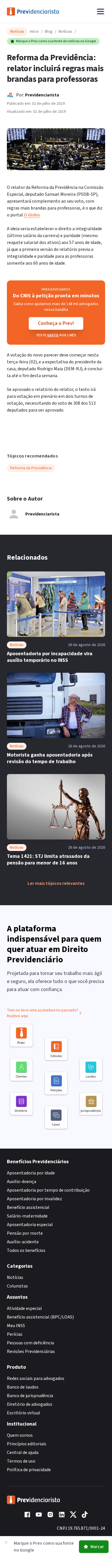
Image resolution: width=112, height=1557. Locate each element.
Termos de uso (21, 1461)
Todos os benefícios (26, 1250)
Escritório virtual (23, 1413)
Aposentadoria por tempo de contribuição (48, 1190)
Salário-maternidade (27, 1216)
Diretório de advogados (29, 1404)
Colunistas (17, 1286)
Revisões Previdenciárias (31, 1351)
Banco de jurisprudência (30, 1395)
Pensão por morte (25, 1233)
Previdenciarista (42, 95)
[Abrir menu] (100, 11)
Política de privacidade (29, 1469)
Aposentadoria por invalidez (34, 1198)
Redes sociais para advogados (35, 1378)
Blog (49, 31)
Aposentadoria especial (30, 1224)
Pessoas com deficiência (30, 1342)
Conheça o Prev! (56, 323)
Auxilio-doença (21, 1181)
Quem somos (20, 1435)
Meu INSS (16, 1325)
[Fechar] (6, 1542)
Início (34, 31)
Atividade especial (24, 1308)
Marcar (97, 1547)
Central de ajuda (22, 1452)
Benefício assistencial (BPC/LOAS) (40, 1317)
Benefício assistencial (28, 1207)
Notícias (65, 31)
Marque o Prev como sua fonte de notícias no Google (56, 41)
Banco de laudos (22, 1387)
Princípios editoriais (26, 1444)
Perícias (14, 1334)
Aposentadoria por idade (31, 1173)
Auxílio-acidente (23, 1241)
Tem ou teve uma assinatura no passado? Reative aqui (42, 1013)
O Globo (32, 215)
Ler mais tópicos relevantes (56, 883)
